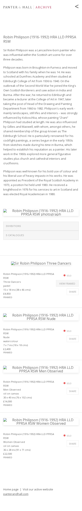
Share (72, 291)
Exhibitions (13, 226)
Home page (11, 489)
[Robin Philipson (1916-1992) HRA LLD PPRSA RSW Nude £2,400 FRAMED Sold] (41, 316)
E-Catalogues (15, 235)
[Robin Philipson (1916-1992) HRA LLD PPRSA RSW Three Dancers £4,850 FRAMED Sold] (41, 263)
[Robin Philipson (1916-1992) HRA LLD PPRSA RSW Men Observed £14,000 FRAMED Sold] (41, 368)
